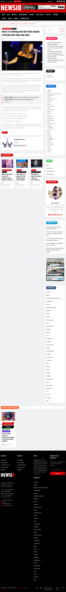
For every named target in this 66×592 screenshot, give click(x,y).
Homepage (3, 460)
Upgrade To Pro (25, 18)
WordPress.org (50, 174)
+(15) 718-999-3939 (7, 505)
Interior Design (51, 123)
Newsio (25, 588)
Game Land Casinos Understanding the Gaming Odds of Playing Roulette (55, 60)
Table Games (50, 144)
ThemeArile (4, 589)
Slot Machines (50, 139)
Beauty (49, 97)
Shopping (49, 137)
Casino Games (4, 462)
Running (49, 136)
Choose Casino (4, 467)
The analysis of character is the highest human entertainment (21, 177)
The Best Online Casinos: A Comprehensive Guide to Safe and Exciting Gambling (8, 437)
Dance (48, 108)
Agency (49, 92)
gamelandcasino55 (8, 38)
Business (14, 15)
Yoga (48, 151)
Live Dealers (50, 127)
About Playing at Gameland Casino (48, 588)
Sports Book (50, 143)
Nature (49, 132)
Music (5, 132)
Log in (47, 165)
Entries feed (49, 168)
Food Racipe (50, 116)
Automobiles (50, 95)
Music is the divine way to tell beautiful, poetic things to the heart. (7, 177)
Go (62, 30)
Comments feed (50, 171)
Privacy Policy (57, 588)
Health (49, 122)
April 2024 (49, 75)
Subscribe (57, 473)
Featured (55, 15)
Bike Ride (49, 101)
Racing (49, 134)
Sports (4, 18)
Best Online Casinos (52, 99)
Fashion (31, 15)
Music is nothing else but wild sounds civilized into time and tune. (21, 23)
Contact (16, 18)
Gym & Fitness (40, 15)
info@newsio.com (7, 503)
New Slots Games (5, 465)
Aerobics (49, 90)
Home (3, 15)
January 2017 (50, 77)
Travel (10, 18)
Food (48, 115)
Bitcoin (49, 102)
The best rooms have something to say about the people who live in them (55, 47)
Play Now (3, 470)
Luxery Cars (50, 129)
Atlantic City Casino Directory (54, 94)
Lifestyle (48, 15)
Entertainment (23, 15)
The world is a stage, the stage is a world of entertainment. (36, 177)
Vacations (49, 150)
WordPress (19, 588)
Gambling (49, 118)
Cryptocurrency (51, 106)
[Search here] (64, 14)
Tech (48, 146)
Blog (8, 15)
